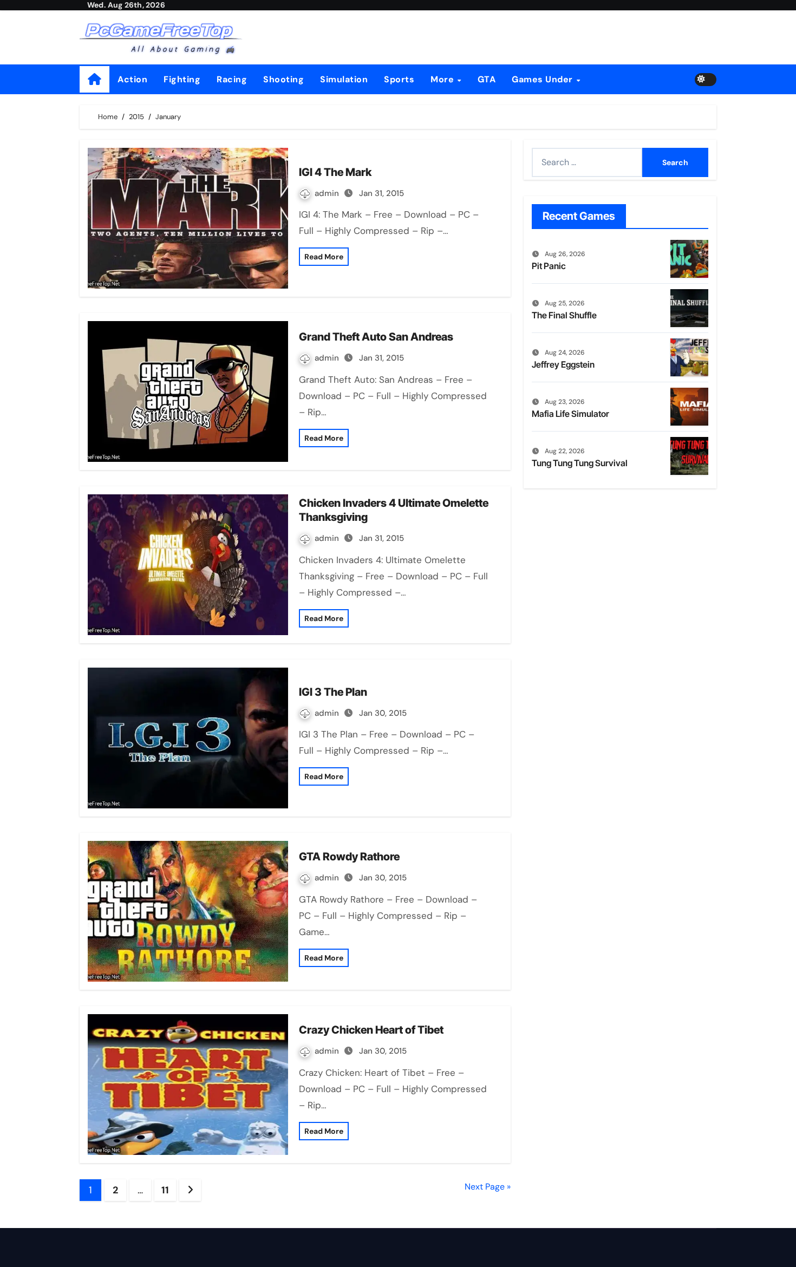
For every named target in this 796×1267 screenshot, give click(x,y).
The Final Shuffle (564, 315)
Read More (323, 257)
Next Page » (488, 1186)
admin (328, 193)
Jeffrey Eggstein (563, 364)
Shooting (283, 79)
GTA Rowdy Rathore (349, 856)
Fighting (182, 79)
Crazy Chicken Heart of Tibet (371, 1029)
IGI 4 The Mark (335, 172)
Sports (399, 79)
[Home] (94, 79)
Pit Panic (549, 265)
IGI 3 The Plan (333, 691)
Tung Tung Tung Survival (580, 463)
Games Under (543, 79)
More (443, 79)
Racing (232, 79)
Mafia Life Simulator (570, 413)
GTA (487, 79)
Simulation (344, 79)
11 (164, 1190)
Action (132, 79)
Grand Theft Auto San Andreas (376, 336)
